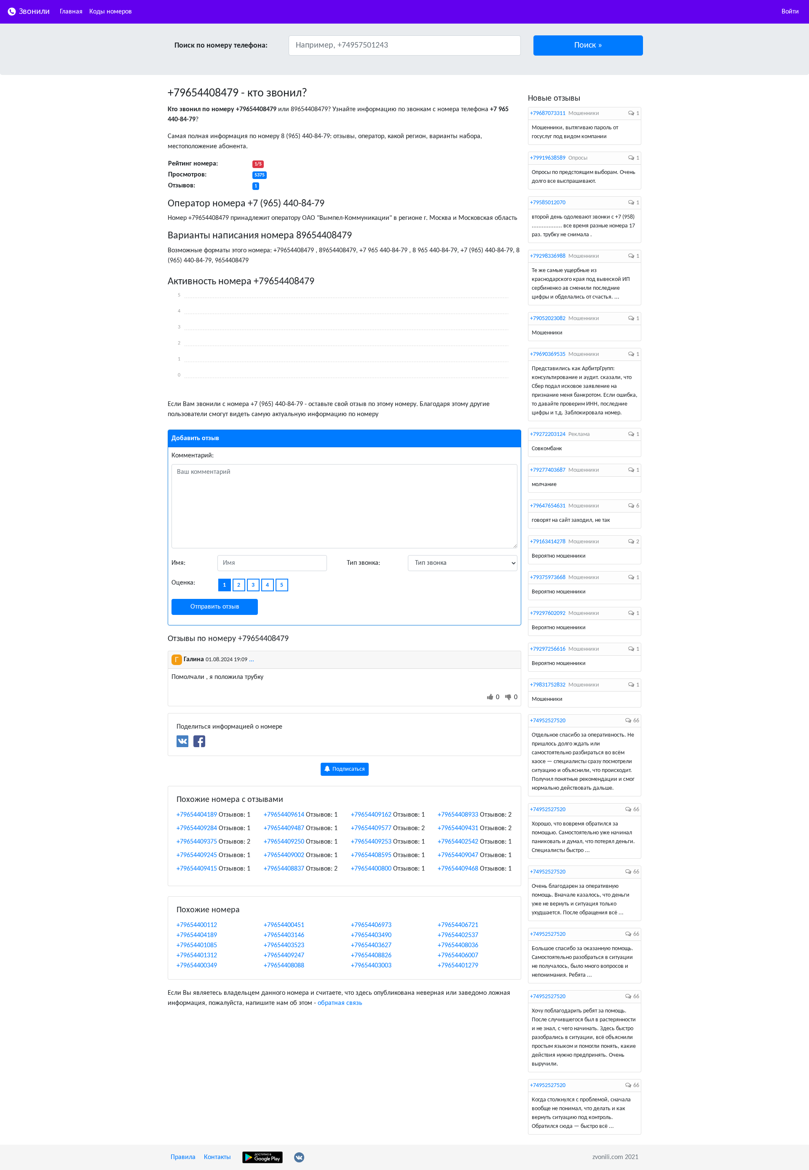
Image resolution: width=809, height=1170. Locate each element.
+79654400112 (197, 925)
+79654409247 (284, 955)
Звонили (33, 12)
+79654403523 (284, 945)
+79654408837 (284, 868)
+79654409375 (197, 842)
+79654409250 (284, 842)
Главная (71, 11)
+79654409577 (371, 828)
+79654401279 (458, 965)
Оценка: (183, 583)
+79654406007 (458, 955)
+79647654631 (547, 506)
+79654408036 (458, 945)
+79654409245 (197, 855)
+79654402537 (458, 935)
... (251, 659)
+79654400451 (284, 925)
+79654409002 (284, 855)
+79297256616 (547, 649)
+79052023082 (547, 318)
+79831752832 (547, 685)
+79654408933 (458, 815)
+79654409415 (197, 868)
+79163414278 (547, 542)
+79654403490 (371, 935)
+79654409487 (284, 828)
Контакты (217, 1157)
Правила (183, 1157)
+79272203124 (547, 434)
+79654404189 (197, 815)
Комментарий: (192, 455)
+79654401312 (197, 955)
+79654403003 (371, 965)
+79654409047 (458, 855)
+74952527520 (547, 721)
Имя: (178, 563)
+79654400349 (197, 965)
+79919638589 (547, 158)
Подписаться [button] (348, 769)
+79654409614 (284, 815)
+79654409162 (371, 815)
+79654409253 (371, 842)
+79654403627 (371, 945)
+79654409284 (197, 828)
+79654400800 (371, 868)
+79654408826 (371, 955)
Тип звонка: (363, 563)
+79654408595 (371, 855)
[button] (588, 45)
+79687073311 (547, 113)
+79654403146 (284, 935)
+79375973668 (547, 577)
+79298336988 (547, 256)
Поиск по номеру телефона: (221, 46)
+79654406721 (458, 925)
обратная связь (340, 1003)
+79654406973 (371, 925)
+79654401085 (197, 945)
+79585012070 (547, 203)
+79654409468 (458, 868)
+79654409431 (458, 828)
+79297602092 (547, 613)
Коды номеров (110, 11)
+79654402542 (458, 842)
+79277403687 (547, 470)
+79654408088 (284, 965)
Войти (790, 11)
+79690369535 (547, 354)
